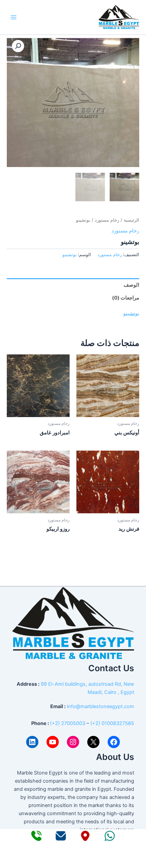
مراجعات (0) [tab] (125, 298)
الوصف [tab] (131, 285)
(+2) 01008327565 (112, 723)
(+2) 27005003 (67, 723)
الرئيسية (131, 220)
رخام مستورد (107, 220)
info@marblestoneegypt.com (100, 706)
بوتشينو (69, 254)
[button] (18, 46)
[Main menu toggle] (13, 17)
